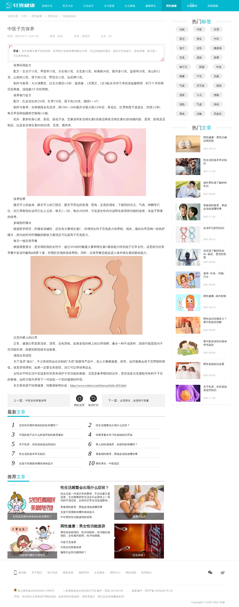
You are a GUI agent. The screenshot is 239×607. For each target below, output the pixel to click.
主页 (24, 16)
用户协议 (52, 572)
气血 (182, 85)
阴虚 (201, 67)
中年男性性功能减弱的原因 (76, 517)
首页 (26, 5)
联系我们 (146, 572)
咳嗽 (182, 76)
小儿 (199, 95)
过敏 (199, 113)
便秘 (216, 95)
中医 (199, 29)
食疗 (182, 48)
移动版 (22, 572)
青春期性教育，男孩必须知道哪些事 (81, 507)
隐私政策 (68, 572)
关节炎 (200, 85)
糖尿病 (218, 48)
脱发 (219, 85)
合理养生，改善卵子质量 (134, 400)
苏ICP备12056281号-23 (159, 590)
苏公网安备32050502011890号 (36, 590)
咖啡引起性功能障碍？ (73, 552)
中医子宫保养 (68, 542)
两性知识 (53, 16)
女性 (199, 48)
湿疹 (182, 95)
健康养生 (150, 5)
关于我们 (37, 572)
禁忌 (182, 38)
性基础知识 (69, 16)
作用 (216, 29)
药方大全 (68, 5)
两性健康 (171, 5)
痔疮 (216, 104)
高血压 (218, 113)
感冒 (199, 57)
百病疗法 (47, 5)
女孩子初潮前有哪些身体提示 (77, 512)
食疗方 (183, 67)
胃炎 (182, 113)
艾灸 (182, 57)
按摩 (216, 57)
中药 (216, 38)
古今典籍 (130, 5)
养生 (199, 38)
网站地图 (131, 572)
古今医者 (109, 5)
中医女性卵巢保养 (35, 400)
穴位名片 (88, 5)
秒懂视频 (213, 5)
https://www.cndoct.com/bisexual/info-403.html (98, 385)
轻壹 (222, 602)
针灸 (219, 67)
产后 (199, 76)
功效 (182, 29)
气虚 (199, 104)
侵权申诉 (84, 572)
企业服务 (99, 572)
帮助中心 (115, 572)
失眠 (216, 76)
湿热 (182, 104)
